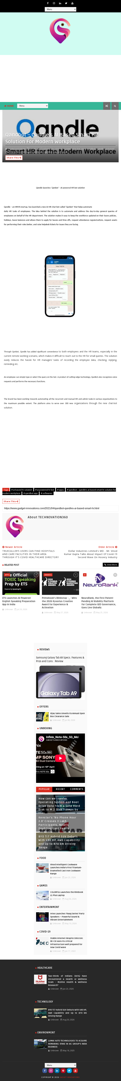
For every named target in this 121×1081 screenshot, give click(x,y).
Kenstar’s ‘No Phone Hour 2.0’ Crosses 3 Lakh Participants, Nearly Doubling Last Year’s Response (57, 825)
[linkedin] (60, 3)
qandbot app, (50, 152)
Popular (44, 789)
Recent (60, 789)
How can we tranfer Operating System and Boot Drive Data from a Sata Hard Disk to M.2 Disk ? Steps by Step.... (59, 806)
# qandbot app (30, 493)
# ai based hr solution (21, 489)
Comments (76, 789)
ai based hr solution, (53, 148)
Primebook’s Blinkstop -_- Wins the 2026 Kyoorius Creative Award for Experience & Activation (59, 603)
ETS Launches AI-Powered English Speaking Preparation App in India (18, 601)
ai (85, 575)
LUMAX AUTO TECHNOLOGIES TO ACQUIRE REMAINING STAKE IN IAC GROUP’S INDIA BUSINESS (67, 1043)
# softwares (46, 493)
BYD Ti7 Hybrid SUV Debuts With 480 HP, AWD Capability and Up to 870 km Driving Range (67, 1013)
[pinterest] (63, 1070)
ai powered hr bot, (72, 148)
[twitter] (66, 3)
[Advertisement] (60, 78)
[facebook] (47, 3)
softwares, (63, 152)
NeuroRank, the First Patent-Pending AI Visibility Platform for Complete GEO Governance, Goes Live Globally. (98, 603)
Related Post (11, 565)
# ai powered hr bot (44, 489)
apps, (83, 148)
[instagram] (54, 3)
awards (48, 575)
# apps (60, 489)
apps (7, 575)
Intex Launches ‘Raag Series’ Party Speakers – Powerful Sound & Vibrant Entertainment (67, 916)
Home (10, 105)
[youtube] (72, 3)
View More (112, 564)
